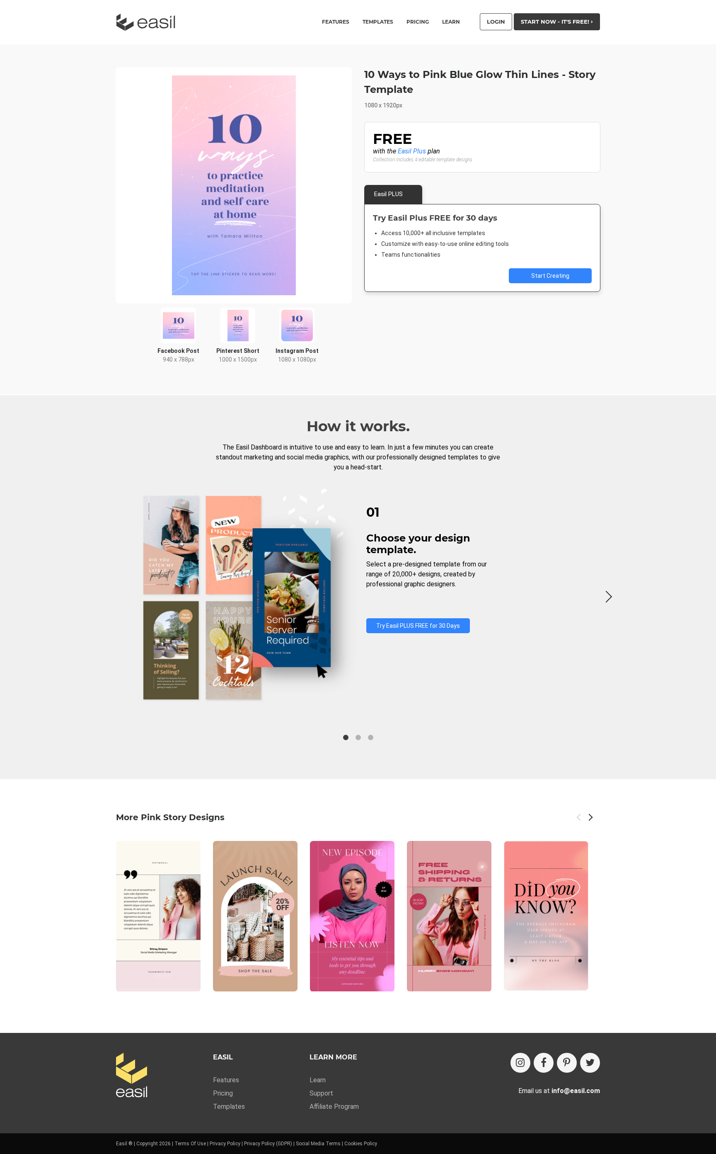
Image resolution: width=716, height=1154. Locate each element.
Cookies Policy (360, 1144)
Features (226, 1080)
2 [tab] (358, 738)
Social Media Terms (318, 1144)
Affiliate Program (334, 1106)
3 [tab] (370, 738)
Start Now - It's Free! (556, 21)
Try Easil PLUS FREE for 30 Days (418, 625)
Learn (451, 22)
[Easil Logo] (148, 22)
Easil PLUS (388, 194)
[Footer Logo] (131, 1076)
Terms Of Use (190, 1144)
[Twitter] (590, 1063)
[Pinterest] (567, 1063)
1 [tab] (345, 738)
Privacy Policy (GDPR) (268, 1144)
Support (321, 1093)
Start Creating (550, 275)
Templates (229, 1106)
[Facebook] (544, 1063)
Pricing (417, 22)
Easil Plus (412, 151)
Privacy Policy (225, 1144)
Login (496, 21)
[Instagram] (520, 1063)
